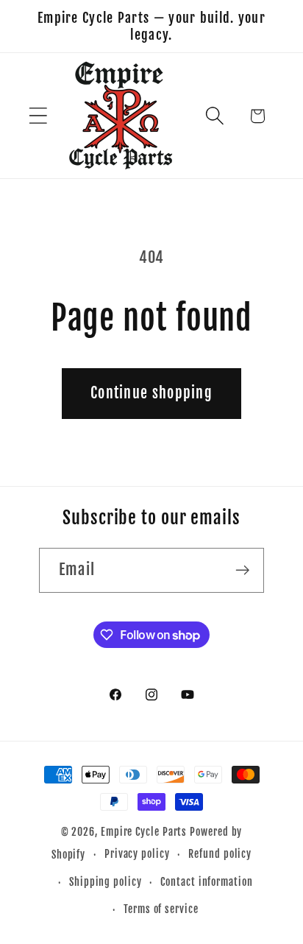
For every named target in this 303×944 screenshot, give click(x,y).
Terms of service (161, 909)
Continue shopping (151, 393)
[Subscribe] (242, 570)
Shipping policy (105, 882)
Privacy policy (137, 854)
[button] (38, 116)
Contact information (206, 882)
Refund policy (220, 854)
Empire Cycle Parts (144, 832)
